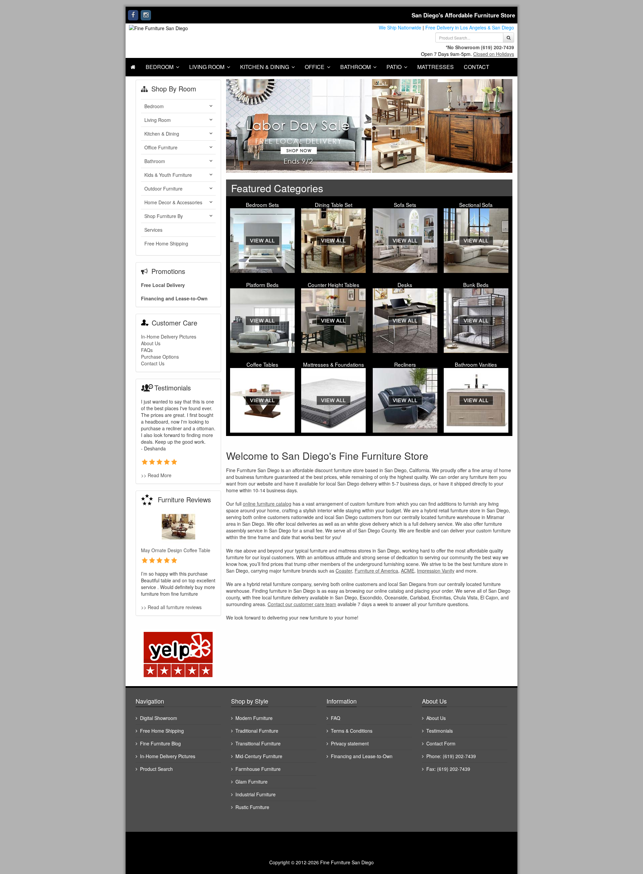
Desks (405, 284)
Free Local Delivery (163, 285)
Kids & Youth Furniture (168, 174)
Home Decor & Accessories (173, 202)
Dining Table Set (333, 204)
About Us (150, 343)
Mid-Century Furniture (258, 756)
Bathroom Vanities (476, 364)
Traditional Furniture (256, 730)
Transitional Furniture (258, 743)
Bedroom (159, 67)
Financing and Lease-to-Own (174, 298)
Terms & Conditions (351, 730)
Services (153, 229)
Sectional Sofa (476, 204)
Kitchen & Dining (264, 67)
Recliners (405, 364)
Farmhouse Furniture (258, 769)
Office (315, 67)
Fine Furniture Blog (160, 743)
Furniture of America (376, 570)
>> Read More (156, 475)
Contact (476, 67)
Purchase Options (160, 356)
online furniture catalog (267, 503)
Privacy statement (350, 743)
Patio (394, 67)
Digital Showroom (158, 718)
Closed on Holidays (493, 54)
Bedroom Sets (262, 204)
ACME (407, 570)
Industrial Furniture (255, 794)
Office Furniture (160, 147)
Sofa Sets (405, 204)
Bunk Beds (476, 284)
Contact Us (152, 363)
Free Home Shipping (166, 243)
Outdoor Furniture (163, 188)
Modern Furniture (254, 718)
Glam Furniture (251, 781)
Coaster (344, 570)
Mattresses (435, 67)
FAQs (147, 350)
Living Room (206, 67)
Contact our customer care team (302, 604)
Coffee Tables (262, 364)
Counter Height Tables (333, 284)
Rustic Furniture (252, 807)
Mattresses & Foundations (333, 364)
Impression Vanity (435, 570)
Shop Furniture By (163, 216)
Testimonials (439, 730)
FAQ (335, 718)
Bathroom (355, 67)
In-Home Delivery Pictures (168, 336)
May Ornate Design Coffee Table (175, 550)
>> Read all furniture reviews (171, 607)
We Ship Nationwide (400, 27)
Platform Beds (262, 284)
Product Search (156, 769)
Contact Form (440, 743)
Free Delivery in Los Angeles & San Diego (469, 27)
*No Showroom (463, 47)
